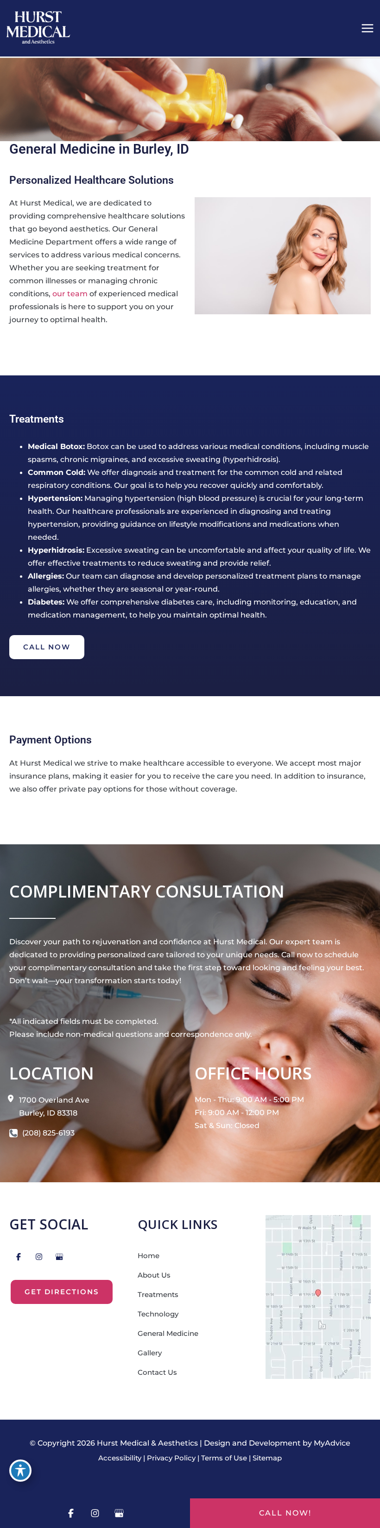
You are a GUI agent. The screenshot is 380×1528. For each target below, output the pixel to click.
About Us (154, 1275)
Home (148, 1256)
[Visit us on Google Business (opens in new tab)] (59, 1256)
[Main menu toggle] (367, 28)
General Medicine (168, 1333)
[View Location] (14, 1098)
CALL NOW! (285, 1513)
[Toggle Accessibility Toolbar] (20, 1470)
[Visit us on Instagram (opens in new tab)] (39, 1256)
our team (70, 293)
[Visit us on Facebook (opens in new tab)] (18, 1256)
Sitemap (267, 1458)
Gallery (150, 1353)
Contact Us (157, 1372)
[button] (46, 647)
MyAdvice (332, 1443)
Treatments (158, 1295)
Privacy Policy (171, 1458)
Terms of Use (224, 1458)
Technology (158, 1314)
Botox (98, 446)
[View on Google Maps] (318, 1296)
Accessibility (119, 1458)
